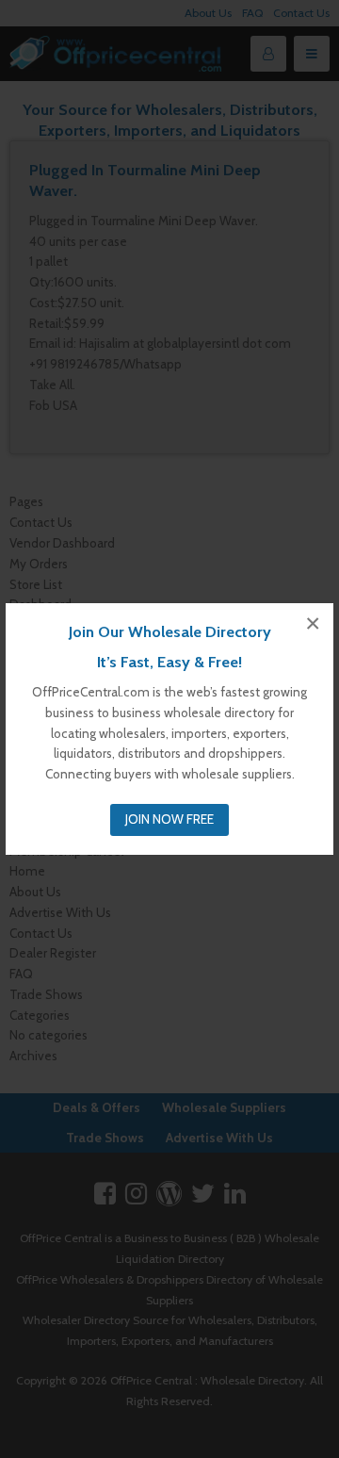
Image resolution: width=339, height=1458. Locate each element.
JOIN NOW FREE (169, 819)
